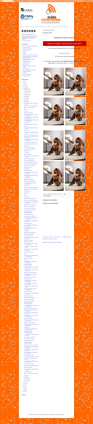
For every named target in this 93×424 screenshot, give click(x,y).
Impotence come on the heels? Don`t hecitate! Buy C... (31, 316)
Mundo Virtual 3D (40, 26)
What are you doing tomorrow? (30, 181)
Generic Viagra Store (28, 223)
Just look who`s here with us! (29, 297)
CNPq (24, 53)
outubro (25, 93)
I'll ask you (26, 111)
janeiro (25, 380)
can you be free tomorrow (29, 338)
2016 (24, 386)
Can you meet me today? (29, 160)
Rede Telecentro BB (27, 74)
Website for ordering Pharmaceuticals (28, 212)
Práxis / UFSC (25, 64)
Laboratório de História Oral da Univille (30, 54)
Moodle (48, 26)
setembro (26, 94)
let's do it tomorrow (27, 154)
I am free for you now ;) (28, 112)
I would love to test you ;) (29, 251)
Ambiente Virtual (26, 76)
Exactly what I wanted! (28, 240)
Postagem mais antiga (66, 236)
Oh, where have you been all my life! (31, 345)
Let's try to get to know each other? (31, 162)
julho (25, 98)
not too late (26, 185)
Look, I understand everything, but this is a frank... (30, 218)
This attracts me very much (29, 147)
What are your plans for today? (30, 232)
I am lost (25, 259)
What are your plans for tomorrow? (31, 105)
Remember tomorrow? (28, 241)
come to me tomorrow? (28, 235)
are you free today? (28, 278)
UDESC (24, 52)
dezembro (26, 89)
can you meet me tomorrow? (29, 149)
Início (22, 26)
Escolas (32, 26)
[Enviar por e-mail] (44, 196)
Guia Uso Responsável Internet (29, 70)
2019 (24, 88)
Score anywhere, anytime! (29, 301)
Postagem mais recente (48, 236)
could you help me (27, 167)
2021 (24, 84)
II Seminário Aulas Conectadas (59, 26)
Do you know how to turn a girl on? (31, 143)
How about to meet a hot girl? (30, 208)
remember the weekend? (29, 179)
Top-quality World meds (28, 340)
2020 (24, 86)
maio (25, 101)
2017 (24, 384)
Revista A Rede (26, 68)
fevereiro (26, 379)
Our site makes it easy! (28, 295)
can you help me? (27, 191)
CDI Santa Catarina (27, 71)
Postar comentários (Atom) (51, 238)
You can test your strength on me (30, 142)
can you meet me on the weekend (30, 187)
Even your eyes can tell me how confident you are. (30, 289)
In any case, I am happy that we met (31, 135)
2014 (24, 388)
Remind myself (27, 150)
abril (25, 375)
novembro (26, 91)
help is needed (27, 122)
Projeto (27, 26)
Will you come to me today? (29, 107)
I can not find (26, 152)
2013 (24, 389)
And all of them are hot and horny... (31, 124)
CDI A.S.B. (25, 73)
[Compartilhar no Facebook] (48, 196)
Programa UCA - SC (27, 47)
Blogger (63, 414)
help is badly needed (28, 170)
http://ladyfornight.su (65, 53)
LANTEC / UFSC (26, 63)
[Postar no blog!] (45, 196)
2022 (24, 83)
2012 (24, 391)
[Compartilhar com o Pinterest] (49, 196)
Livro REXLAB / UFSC (27, 61)
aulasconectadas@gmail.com (29, 34)
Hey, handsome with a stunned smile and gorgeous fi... (31, 118)
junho (25, 99)
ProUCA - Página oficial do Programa (30, 46)
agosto (25, 96)
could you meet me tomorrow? (30, 198)
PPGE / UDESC (26, 50)
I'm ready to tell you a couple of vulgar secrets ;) (30, 184)
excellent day (26, 327)
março (25, 377)
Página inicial (57, 236)
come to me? (26, 130)
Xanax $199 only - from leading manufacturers (30, 262)
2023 (24, 81)
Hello (25, 109)
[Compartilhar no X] (47, 196)
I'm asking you (27, 197)
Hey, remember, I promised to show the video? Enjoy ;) (31, 256)
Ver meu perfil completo (26, 40)
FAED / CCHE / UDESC (27, 49)
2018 (24, 382)
